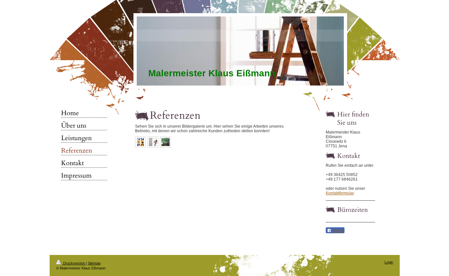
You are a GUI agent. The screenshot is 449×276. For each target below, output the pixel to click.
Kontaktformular (340, 193)
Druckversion (74, 263)
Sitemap (94, 263)
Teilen (337, 230)
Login (389, 262)
